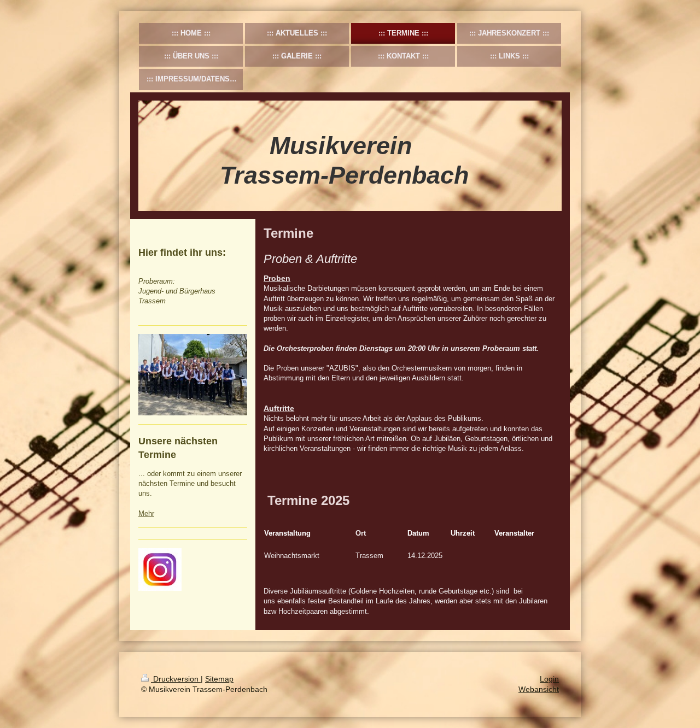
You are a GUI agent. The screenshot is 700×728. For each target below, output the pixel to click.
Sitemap (219, 678)
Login (549, 678)
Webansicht (538, 689)
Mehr (146, 513)
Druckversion (176, 678)
